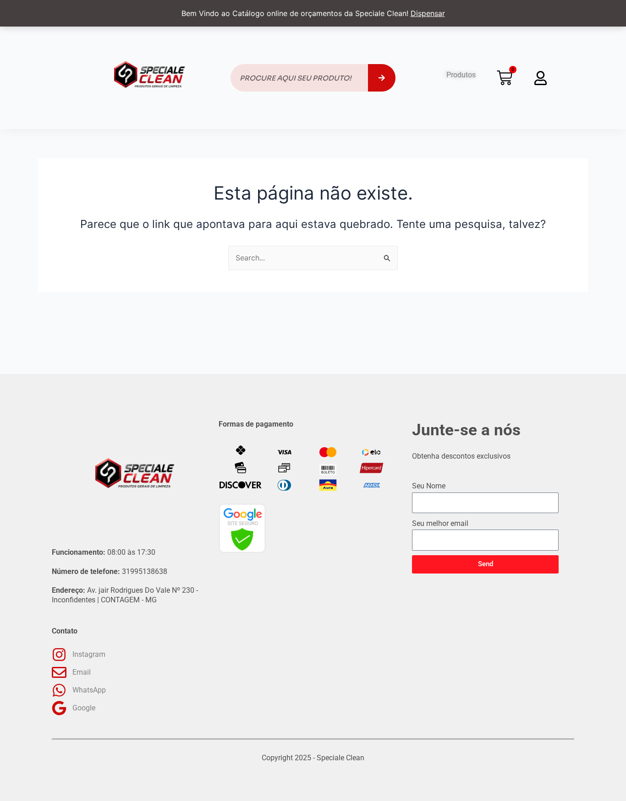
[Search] (381, 78)
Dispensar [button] (428, 13)
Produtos (461, 74)
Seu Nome (428, 486)
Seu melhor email (440, 523)
